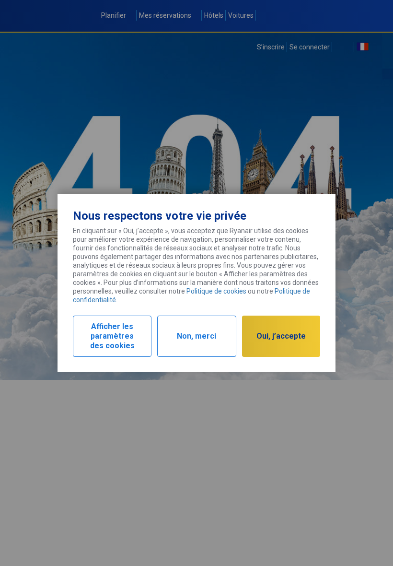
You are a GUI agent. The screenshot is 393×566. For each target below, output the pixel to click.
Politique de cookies (216, 291)
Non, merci (196, 336)
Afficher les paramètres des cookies (112, 336)
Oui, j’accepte (281, 336)
